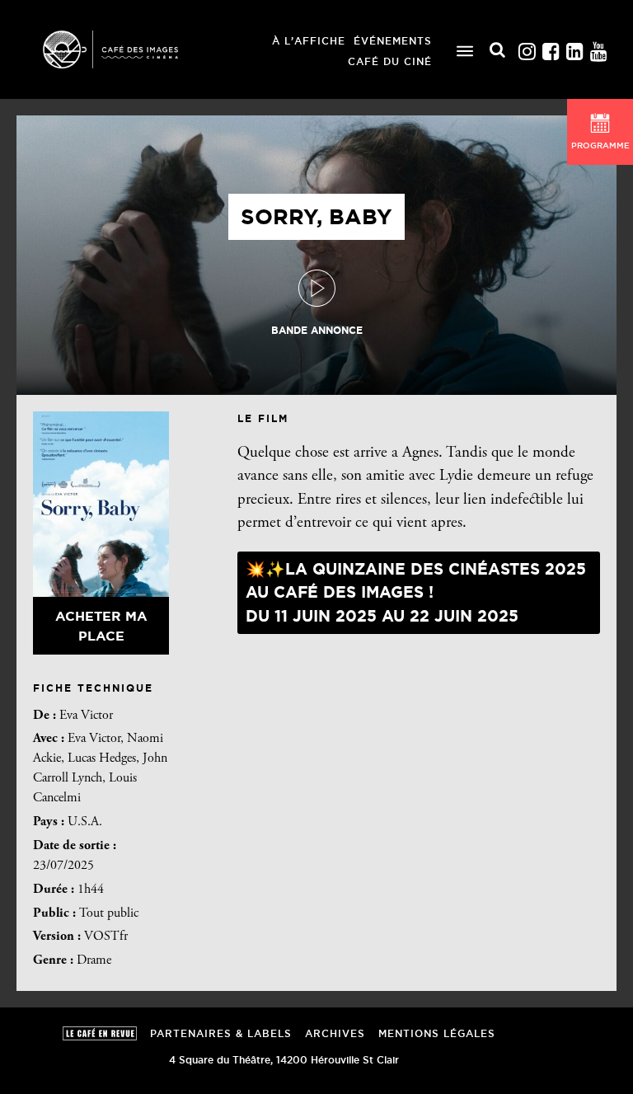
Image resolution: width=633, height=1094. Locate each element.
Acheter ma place (101, 625)
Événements (393, 40)
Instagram (527, 47)
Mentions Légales (436, 1033)
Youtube (598, 47)
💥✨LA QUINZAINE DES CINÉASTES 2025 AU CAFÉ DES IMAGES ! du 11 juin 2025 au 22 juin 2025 (416, 592)
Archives (335, 1033)
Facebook (550, 47)
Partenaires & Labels (221, 1033)
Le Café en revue (100, 1033)
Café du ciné (390, 61)
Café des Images (131, 49)
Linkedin (574, 47)
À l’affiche (308, 40)
